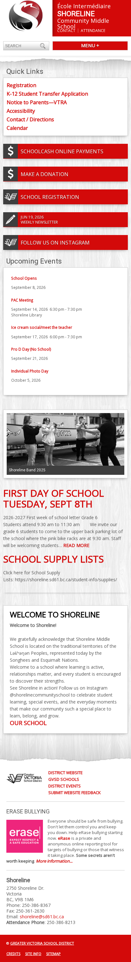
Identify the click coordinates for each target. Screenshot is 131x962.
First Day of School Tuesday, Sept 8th (53, 498)
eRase (64, 838)
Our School (28, 723)
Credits (13, 953)
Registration (21, 85)
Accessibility (21, 110)
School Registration (50, 197)
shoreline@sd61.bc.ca (42, 917)
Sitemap (53, 953)
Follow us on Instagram (55, 242)
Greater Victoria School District (42, 943)
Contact (66, 30)
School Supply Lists (53, 558)
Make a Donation (44, 174)
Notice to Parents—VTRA (37, 102)
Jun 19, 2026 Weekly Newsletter (39, 220)
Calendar (17, 127)
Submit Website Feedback (74, 792)
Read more (76, 545)
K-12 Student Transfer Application (47, 93)
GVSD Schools (63, 779)
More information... (54, 861)
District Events (64, 786)
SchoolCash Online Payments (62, 151)
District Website (65, 772)
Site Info (33, 953)
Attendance (93, 30)
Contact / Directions (30, 119)
